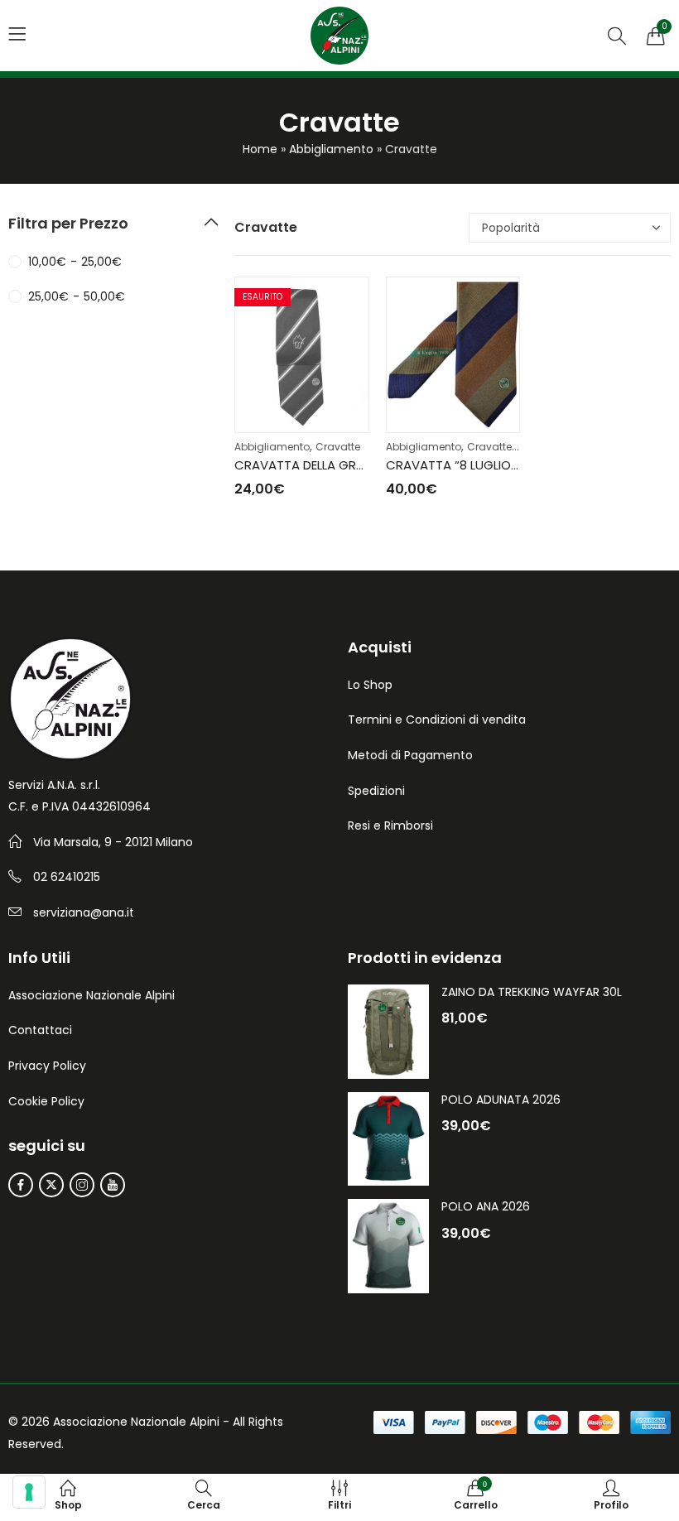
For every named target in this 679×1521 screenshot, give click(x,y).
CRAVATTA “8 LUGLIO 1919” (464, 465)
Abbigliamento (331, 149)
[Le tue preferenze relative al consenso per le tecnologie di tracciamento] (29, 1492)
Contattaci (40, 1030)
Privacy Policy (47, 1065)
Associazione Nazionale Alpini (91, 995)
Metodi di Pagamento (410, 755)
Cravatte (337, 447)
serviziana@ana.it (83, 912)
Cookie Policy (46, 1101)
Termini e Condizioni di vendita (437, 719)
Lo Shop (370, 684)
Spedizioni (376, 790)
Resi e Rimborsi (390, 825)
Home (260, 149)
